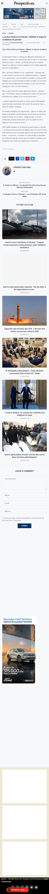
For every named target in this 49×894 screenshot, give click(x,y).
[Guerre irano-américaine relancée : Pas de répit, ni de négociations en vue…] (24, 269)
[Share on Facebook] (17, 158)
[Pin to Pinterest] (27, 158)
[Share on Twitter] (22, 158)
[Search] (47, 3)
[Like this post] (12, 158)
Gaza (14, 27)
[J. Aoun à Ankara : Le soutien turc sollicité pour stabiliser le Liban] (24, 395)
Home (4, 24)
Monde (13, 24)
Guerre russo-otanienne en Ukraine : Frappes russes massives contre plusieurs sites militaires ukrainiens (24, 245)
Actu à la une (8, 149)
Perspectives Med (16, 43)
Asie (21, 24)
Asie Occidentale (33, 24)
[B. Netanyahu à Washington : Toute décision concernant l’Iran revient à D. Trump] (24, 353)
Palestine (5, 27)
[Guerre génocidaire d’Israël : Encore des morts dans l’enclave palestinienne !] (24, 436)
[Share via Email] (32, 158)
